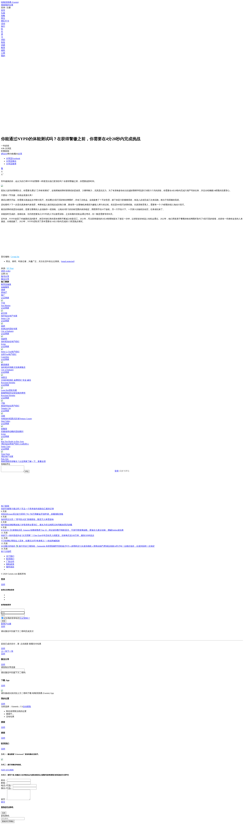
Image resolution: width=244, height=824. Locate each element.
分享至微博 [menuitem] (11, 164)
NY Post (10, 268)
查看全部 (42, 461)
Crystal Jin (15, 257)
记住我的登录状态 (12, 618)
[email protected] (67, 261)
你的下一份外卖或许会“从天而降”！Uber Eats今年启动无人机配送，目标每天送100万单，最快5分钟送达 (47, 535)
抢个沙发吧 (6, 551)
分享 (20, 154)
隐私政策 (10, 564)
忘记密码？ (25, 618)
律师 (3, 290)
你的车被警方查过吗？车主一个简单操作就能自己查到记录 (27, 509)
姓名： (4, 780)
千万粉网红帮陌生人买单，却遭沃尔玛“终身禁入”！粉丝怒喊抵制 (30, 541)
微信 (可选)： (7, 788)
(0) (4, 154)
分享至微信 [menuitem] (11, 161)
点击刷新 (24, 644)
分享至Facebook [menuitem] (13, 158)
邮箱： (4, 783)
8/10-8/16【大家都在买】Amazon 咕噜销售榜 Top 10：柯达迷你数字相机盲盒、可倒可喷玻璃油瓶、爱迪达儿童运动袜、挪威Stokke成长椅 (62, 530)
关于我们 (10, 556)
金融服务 (5, 287)
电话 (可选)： (7, 785)
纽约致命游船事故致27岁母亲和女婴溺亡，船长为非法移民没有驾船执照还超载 (36, 525)
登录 (117, 471)
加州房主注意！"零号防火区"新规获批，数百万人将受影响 (27, 519)
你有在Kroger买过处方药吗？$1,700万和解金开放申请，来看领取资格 (32, 514)
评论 (3, 154)
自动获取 (27, 706)
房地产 (4, 292)
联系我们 (10, 559)
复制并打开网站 (8, 821)
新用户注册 (6, 624)
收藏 (14, 154)
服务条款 (10, 567)
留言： (4, 799)
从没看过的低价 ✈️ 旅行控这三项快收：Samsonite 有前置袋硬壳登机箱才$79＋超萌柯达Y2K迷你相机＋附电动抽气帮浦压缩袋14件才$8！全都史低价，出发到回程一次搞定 (78, 546)
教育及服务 (6, 284)
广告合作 (10, 561)
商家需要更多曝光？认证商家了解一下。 (19, 461)
